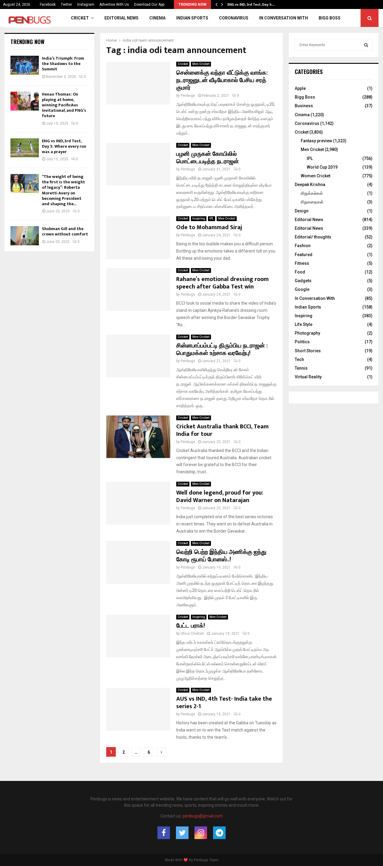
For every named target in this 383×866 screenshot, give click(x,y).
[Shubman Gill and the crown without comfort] (24, 235)
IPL (211, 218)
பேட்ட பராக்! (190, 626)
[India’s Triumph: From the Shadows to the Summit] (24, 65)
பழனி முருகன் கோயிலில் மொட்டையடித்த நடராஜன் (207, 158)
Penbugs (188, 95)
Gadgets (303, 280)
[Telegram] (219, 832)
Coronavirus (233, 18)
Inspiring (198, 218)
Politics (302, 341)
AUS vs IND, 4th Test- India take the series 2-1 (224, 702)
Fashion (303, 245)
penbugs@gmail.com (203, 816)
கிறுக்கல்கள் (312, 193)
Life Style (303, 324)
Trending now (27, 42)
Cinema (157, 18)
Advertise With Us (114, 4)
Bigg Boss (330, 18)
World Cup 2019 (322, 167)
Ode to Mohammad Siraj (209, 227)
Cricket (80, 18)
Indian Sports (192, 18)
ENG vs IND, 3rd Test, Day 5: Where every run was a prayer (64, 146)
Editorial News (121, 18)
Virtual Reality (308, 376)
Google (302, 289)
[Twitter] (182, 832)
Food (300, 272)
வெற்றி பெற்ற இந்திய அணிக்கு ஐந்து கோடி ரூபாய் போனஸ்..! (221, 556)
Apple (300, 88)
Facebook (48, 4)
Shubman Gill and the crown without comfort (65, 231)
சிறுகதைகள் (312, 202)
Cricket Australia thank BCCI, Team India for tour (222, 430)
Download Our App (149, 4)
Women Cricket (315, 175)
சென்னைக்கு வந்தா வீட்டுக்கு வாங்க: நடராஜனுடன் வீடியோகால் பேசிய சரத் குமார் (222, 80)
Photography (307, 333)
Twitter (66, 4)
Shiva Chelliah (192, 633)
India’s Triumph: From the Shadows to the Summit (63, 63)
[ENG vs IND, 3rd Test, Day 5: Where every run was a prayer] (24, 147)
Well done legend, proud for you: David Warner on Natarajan (219, 496)
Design (301, 210)
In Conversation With (283, 18)
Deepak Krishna (310, 184)
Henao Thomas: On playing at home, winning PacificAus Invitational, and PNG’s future (64, 105)
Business (304, 105)
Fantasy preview (316, 140)
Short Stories (308, 350)
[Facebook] (163, 832)
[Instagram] (200, 832)
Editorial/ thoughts (313, 237)
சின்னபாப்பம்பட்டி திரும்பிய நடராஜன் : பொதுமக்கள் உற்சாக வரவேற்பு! (222, 349)
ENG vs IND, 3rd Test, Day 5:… (251, 4)
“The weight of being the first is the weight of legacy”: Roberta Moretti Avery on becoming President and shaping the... (63, 190)
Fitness (302, 263)
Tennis (301, 368)
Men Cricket (200, 64)
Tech (299, 359)
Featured (303, 254)
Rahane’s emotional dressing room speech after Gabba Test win (222, 283)
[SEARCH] (366, 45)
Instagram (85, 4)
